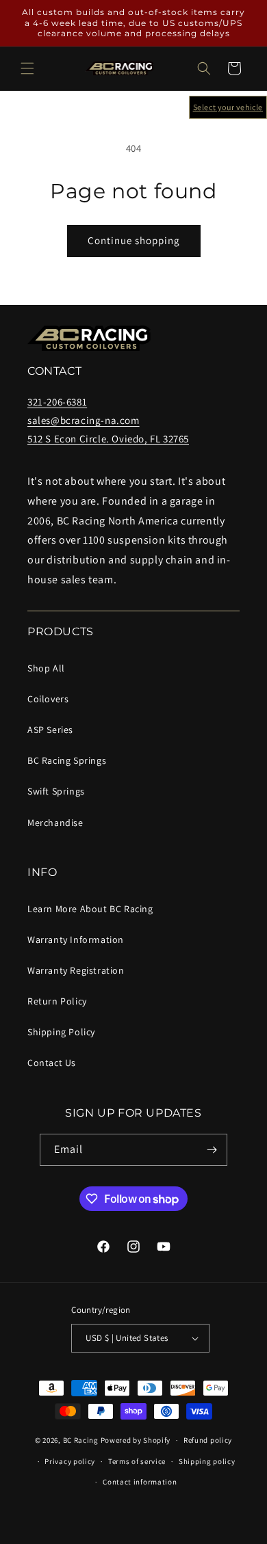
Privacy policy (69, 1461)
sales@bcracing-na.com (83, 420)
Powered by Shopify (136, 1440)
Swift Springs (56, 791)
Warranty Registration (76, 970)
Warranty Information (75, 939)
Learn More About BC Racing (90, 909)
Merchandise (55, 822)
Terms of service (137, 1461)
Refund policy (207, 1440)
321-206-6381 (57, 401)
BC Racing (81, 1440)
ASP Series (50, 729)
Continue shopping (134, 240)
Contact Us (51, 1062)
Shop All (46, 668)
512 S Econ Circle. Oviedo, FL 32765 (108, 438)
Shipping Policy (61, 1032)
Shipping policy (207, 1461)
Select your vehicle (228, 107)
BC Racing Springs (66, 760)
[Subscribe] (211, 1150)
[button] (27, 68)
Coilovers (47, 699)
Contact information (140, 1482)
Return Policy (57, 1001)
